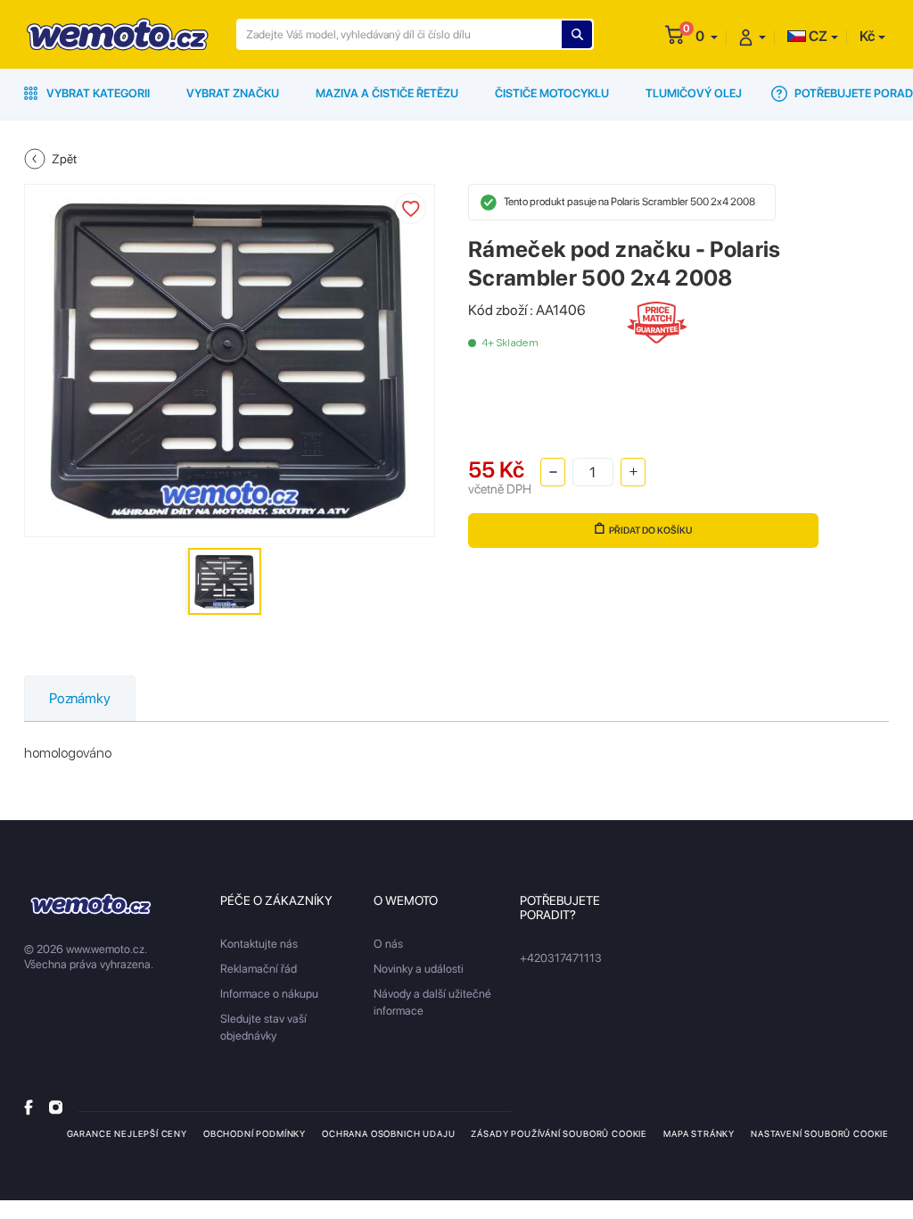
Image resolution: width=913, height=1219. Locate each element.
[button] (706, 36)
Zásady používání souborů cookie (559, 1133)
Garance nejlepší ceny (127, 1133)
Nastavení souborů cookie (820, 1133)
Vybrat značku (232, 93)
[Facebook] (28, 1107)
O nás (388, 943)
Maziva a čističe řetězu (387, 93)
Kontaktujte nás (259, 943)
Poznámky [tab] (80, 698)
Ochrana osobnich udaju (388, 1133)
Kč (867, 36)
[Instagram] (55, 1107)
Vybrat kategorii (97, 93)
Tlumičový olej (694, 93)
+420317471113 (561, 958)
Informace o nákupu (269, 993)
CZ (816, 36)
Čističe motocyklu (552, 93)
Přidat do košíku (651, 530)
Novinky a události (419, 968)
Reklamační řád (258, 968)
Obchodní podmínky (254, 1133)
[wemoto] (91, 904)
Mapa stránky (699, 1133)
